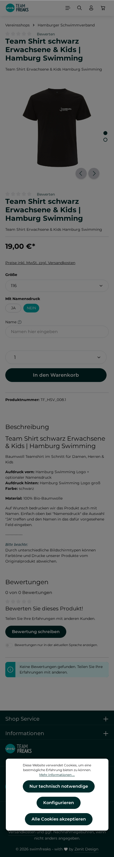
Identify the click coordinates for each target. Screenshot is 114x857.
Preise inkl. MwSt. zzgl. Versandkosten (40, 262)
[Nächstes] (93, 173)
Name (11, 322)
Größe (11, 274)
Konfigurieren (58, 802)
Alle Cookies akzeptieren (59, 819)
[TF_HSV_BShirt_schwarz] (57, 128)
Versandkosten (22, 832)
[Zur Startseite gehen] (17, 8)
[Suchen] (79, 8)
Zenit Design (86, 849)
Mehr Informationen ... (57, 775)
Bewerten (46, 34)
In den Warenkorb (56, 375)
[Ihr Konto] (91, 8)
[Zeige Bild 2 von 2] (105, 140)
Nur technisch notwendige (58, 786)
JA (13, 308)
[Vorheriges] (81, 173)
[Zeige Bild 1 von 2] (105, 133)
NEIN (31, 308)
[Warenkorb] (103, 8)
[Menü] (68, 8)
